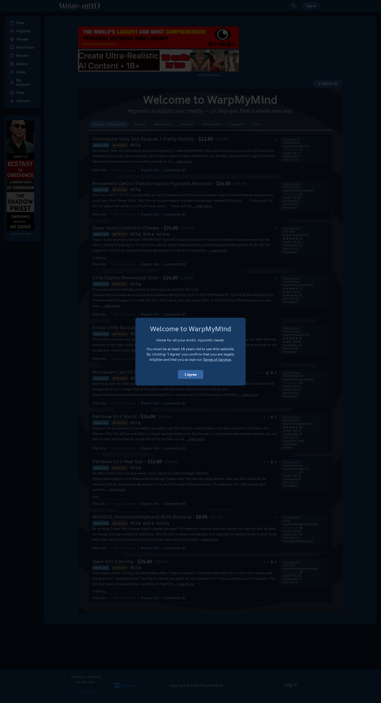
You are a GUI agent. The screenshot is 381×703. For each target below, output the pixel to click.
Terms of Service (217, 359)
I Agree (191, 374)
